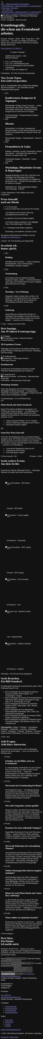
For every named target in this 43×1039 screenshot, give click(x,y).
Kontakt (8, 1026)
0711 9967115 (17, 48)
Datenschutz (14, 1037)
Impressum (4, 1037)
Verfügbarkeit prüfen (8, 974)
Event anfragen (6, 48)
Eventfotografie (10, 1010)
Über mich (9, 1020)
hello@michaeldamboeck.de (28, 14)
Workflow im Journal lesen (11, 237)
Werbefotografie (11, 1006)
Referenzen (9, 1022)
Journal (7, 1024)
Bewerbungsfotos (11, 1012)
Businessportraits (11, 1008)
